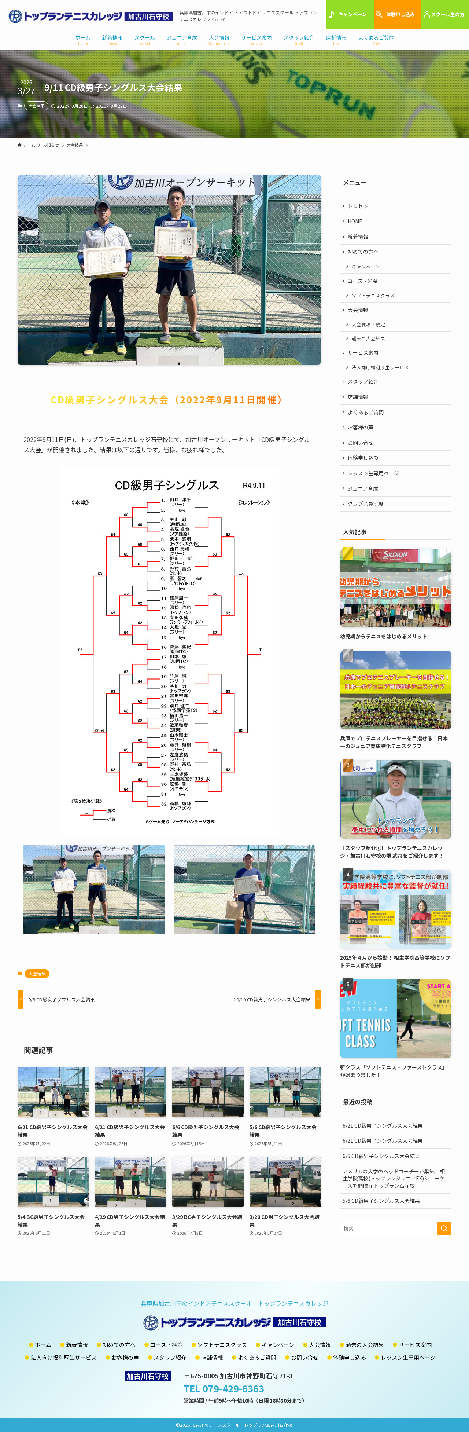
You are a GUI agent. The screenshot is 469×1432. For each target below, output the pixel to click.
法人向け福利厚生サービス (380, 367)
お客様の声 (360, 427)
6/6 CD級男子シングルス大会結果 (381, 1156)
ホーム (43, 1344)
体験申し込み (400, 14)
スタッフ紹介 (363, 381)
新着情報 (358, 236)
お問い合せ (360, 442)
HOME (355, 221)
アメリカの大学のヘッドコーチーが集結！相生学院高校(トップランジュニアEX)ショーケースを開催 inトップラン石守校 (394, 1178)
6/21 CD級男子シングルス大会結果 (383, 1125)
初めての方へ (363, 251)
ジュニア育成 (363, 488)
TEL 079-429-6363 (224, 1388)
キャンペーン (353, 14)
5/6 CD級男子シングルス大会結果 (381, 1200)
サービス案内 (363, 352)
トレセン (358, 206)
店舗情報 (358, 396)
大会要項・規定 (368, 324)
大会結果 (36, 106)
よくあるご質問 (366, 412)
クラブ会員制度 (366, 503)
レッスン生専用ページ (373, 473)
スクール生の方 (448, 14)
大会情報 (358, 310)
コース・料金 (363, 281)
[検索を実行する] (444, 1228)
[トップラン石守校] (90, 16)
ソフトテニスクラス (373, 295)
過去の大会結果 (368, 338)
